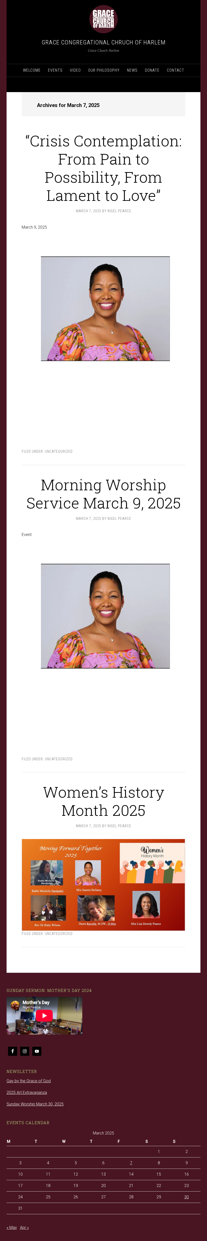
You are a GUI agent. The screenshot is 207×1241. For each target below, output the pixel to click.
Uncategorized (59, 451)
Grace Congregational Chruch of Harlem (104, 42)
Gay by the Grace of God (29, 1080)
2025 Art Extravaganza (27, 1092)
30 (186, 1197)
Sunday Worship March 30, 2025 (35, 1104)
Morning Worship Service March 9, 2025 (104, 493)
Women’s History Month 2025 (103, 801)
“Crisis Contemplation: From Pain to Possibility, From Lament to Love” (103, 167)
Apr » (24, 1227)
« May (12, 1227)
